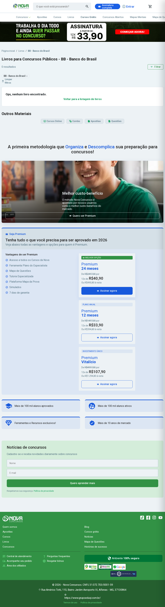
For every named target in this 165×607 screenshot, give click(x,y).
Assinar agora (108, 290)
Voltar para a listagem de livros (82, 99)
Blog (86, 526)
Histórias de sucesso (95, 546)
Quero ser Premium (84, 215)
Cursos (57, 17)
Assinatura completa (107, 6)
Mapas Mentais (138, 17)
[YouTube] (160, 518)
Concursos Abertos (113, 17)
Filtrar (157, 66)
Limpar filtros (8, 81)
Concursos (22, 17)
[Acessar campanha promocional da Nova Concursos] (82, 32)
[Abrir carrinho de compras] (150, 6)
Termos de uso (70, 602)
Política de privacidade (44, 491)
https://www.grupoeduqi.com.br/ (82, 597)
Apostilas (42, 17)
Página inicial (8, 51)
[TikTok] (142, 518)
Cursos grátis (91, 531)
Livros (71, 17)
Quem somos (10, 526)
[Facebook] (148, 518)
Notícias (88, 536)
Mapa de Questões (94, 541)
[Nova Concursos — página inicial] (21, 6)
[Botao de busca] (87, 6)
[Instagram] (154, 518)
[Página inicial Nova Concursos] (13, 519)
